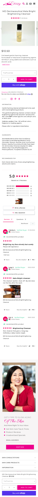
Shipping (4, 92)
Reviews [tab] (7, 219)
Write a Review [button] (20, 208)
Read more (6, 64)
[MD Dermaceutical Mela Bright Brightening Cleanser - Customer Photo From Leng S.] (18, 201)
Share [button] (8, 260)
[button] (34, 3)
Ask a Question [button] (20, 213)
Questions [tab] (20, 219)
